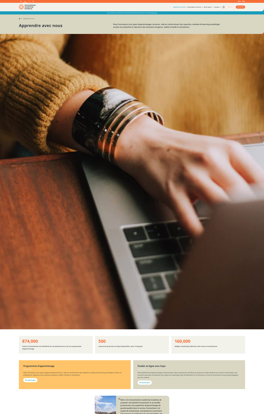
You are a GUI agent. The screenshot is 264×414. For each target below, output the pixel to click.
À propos (216, 7)
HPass (243, 1)
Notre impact (208, 7)
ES (29, 1)
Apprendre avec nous (179, 7)
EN (21, 1)
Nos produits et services (194, 7)
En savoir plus (153, 13)
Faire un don (240, 7)
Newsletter (230, 7)
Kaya (239, 1)
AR (33, 1)
